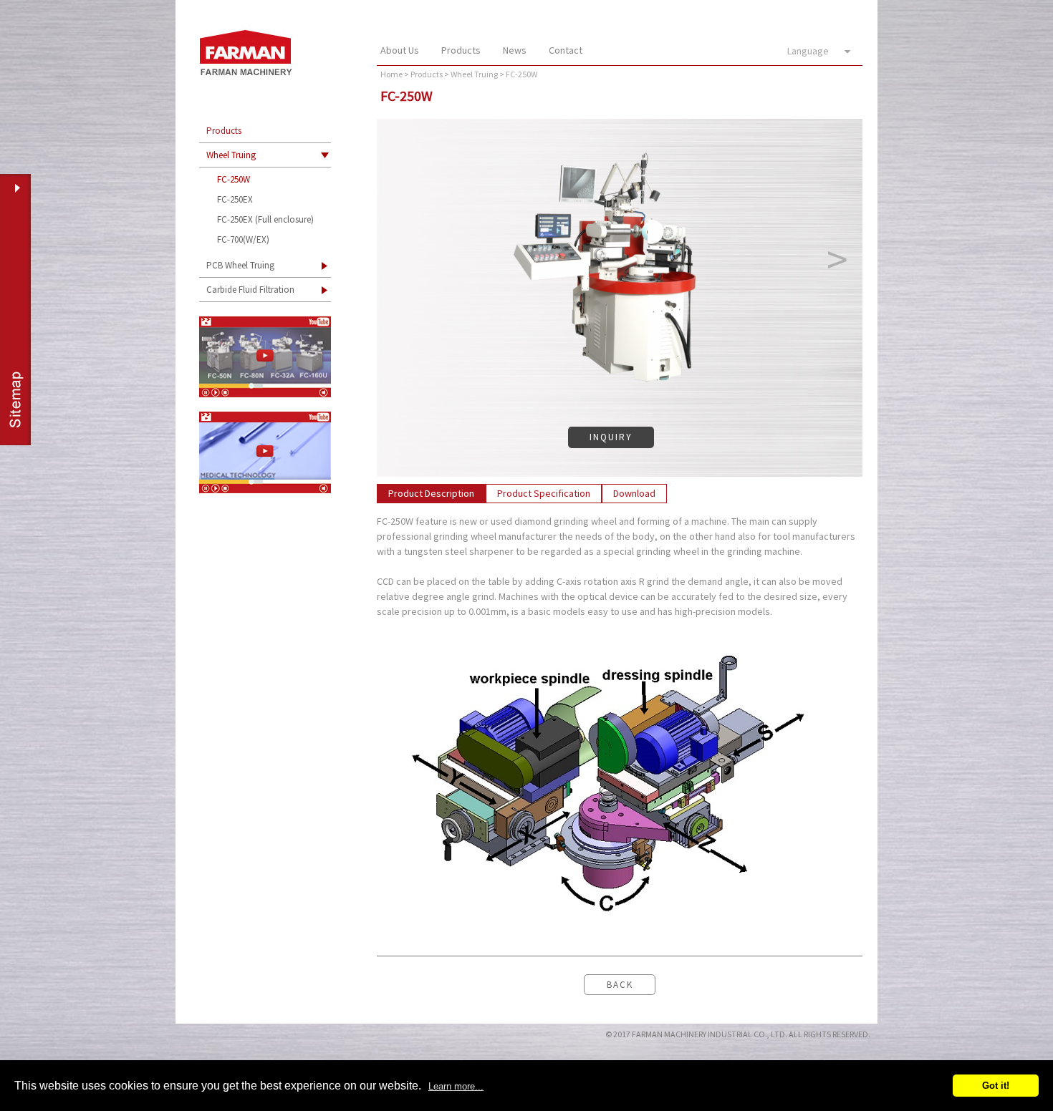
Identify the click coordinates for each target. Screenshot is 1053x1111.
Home (391, 74)
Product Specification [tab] (543, 493)
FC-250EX (235, 199)
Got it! (995, 1085)
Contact (565, 50)
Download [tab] (634, 493)
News (514, 50)
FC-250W (233, 179)
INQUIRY (611, 437)
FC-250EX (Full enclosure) (265, 219)
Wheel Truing (231, 155)
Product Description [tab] (431, 493)
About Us (399, 50)
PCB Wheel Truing (240, 265)
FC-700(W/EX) (243, 239)
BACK (620, 985)
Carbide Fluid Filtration (250, 289)
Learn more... (456, 1086)
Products (461, 50)
